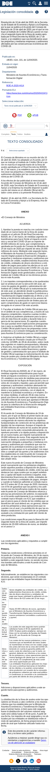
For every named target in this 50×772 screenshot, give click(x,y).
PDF (20, 115)
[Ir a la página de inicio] (7, 5)
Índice (20, 134)
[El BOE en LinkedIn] (32, 762)
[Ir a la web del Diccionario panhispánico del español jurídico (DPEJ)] (11, 126)
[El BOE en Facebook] (25, 762)
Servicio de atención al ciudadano (27, 741)
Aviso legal (44, 750)
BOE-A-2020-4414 (15, 85)
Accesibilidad (16, 752)
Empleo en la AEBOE (25, 756)
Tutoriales (37, 754)
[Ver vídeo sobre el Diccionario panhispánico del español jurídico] (5, 126)
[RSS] (11, 762)
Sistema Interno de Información (20, 754)
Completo (5, 134)
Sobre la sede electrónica (21, 750)
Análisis (27, 134)
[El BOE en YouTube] (39, 762)
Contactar (5, 750)
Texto (13, 134)
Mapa (35, 750)
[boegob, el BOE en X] (18, 762)
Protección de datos (31, 752)
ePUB (35, 115)
